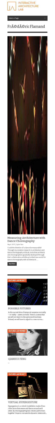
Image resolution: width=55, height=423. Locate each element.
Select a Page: (14, 18)
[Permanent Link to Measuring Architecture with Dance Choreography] (27, 135)
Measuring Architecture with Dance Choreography (26, 239)
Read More (12, 264)
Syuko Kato (20, 244)
